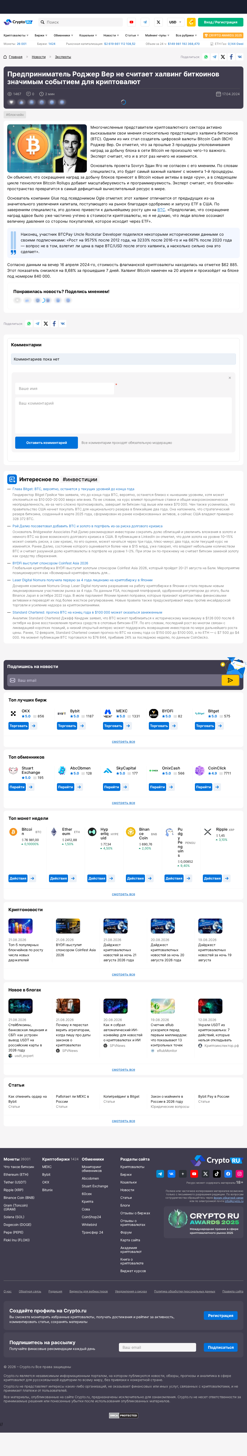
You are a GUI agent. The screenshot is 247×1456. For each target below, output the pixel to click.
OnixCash (171, 768)
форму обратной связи (228, 1197)
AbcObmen (80, 768)
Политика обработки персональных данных (184, 1291)
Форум (126, 1232)
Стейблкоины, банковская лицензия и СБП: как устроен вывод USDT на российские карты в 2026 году (27, 1037)
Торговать (18, 726)
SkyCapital (126, 768)
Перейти (17, 787)
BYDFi (167, 711)
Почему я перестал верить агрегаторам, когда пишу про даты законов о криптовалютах (73, 1035)
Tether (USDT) (15, 1182)
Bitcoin (27, 831)
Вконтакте (239, 56)
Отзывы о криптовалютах (132, 1223)
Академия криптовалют (131, 1250)
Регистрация (226, 22)
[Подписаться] (230, 680)
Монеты (12, 1159)
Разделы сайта (135, 1159)
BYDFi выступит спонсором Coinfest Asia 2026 (50, 563)
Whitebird (89, 1224)
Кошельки (86, 35)
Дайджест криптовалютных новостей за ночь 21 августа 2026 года (120, 952)
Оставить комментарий (46, 443)
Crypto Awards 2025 (225, 35)
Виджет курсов (133, 1271)
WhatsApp (206, 56)
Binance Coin (144, 833)
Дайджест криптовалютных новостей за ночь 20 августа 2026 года (167, 952)
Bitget (213, 711)
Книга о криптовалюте (132, 1261)
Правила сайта (232, 1291)
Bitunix (47, 1190)
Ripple (221, 829)
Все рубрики (185, 35)
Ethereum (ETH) (16, 1174)
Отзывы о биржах (135, 1213)
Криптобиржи (56, 1159)
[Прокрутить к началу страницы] (236, 1426)
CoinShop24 (91, 1217)
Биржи (39, 35)
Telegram (145, 22)
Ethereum (67, 831)
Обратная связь (30, 1291)
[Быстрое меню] (191, 22)
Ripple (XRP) (13, 1190)
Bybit (75, 711)
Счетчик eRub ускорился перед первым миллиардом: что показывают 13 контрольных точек (169, 1035)
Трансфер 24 (92, 1232)
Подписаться (221, 1347)
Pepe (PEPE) (13, 1232)
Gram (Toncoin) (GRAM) (16, 1207)
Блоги (125, 1205)
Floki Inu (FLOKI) (17, 1240)
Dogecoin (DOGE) (17, 1224)
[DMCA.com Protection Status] (123, 1415)
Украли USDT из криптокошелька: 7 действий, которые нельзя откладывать (215, 1032)
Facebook (231, 56)
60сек (87, 1194)
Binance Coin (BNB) (19, 1198)
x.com (158, 22)
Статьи (130, 35)
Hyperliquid (105, 833)
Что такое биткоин (19, 1167)
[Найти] (43, 22)
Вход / (209, 22)
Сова (86, 1209)
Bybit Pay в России (213, 1096)
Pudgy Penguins (181, 842)
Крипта (87, 1201)
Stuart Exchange (31, 770)
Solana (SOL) (14, 1217)
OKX (26, 711)
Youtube (131, 22)
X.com (222, 56)
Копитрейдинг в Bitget (121, 1096)
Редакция (55, 1291)
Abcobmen (90, 1178)
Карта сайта (130, 1240)
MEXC (122, 711)
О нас (8, 1291)
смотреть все (123, 741)
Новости (109, 35)
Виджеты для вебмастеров (88, 1291)
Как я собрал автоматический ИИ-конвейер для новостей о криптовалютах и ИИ (122, 1032)
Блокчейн (16, 115)
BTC (161, 209)
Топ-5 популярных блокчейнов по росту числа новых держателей (25, 952)
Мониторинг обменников (92, 1169)
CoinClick (217, 768)
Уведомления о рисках (131, 1291)
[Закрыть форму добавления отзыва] (230, 378)
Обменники (62, 35)
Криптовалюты (14, 35)
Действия (18, 878)
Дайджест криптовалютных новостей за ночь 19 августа (215, 952)
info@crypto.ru (234, 1201)
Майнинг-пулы (155, 35)
